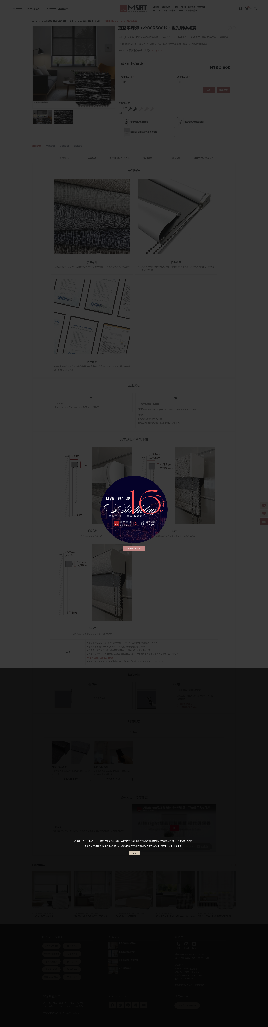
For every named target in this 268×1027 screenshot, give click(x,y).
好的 (135, 853)
